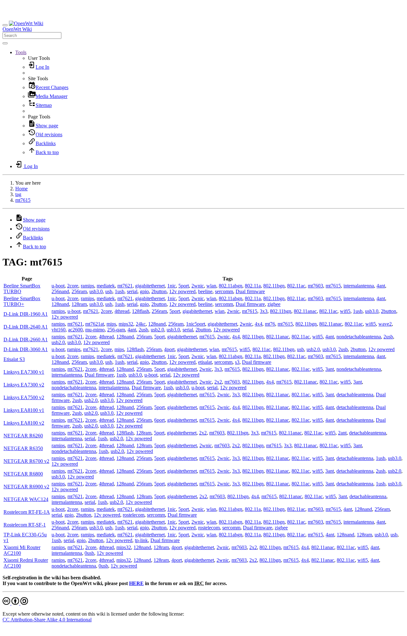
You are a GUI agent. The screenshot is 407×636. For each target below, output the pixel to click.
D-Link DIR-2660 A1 (25, 339)
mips (111, 324)
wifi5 (345, 311)
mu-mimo (95, 329)
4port (169, 349)
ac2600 (75, 329)
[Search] (5, 43)
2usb (143, 329)
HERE (136, 583)
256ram (79, 291)
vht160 (59, 329)
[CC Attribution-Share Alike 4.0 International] (15, 603)
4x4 (258, 324)
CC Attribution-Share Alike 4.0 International (47, 619)
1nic (171, 285)
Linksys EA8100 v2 (23, 423)
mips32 (126, 324)
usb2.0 (157, 329)
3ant (329, 369)
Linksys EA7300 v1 (23, 372)
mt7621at (94, 324)
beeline (205, 291)
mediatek (106, 285)
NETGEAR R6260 (23, 435)
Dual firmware (250, 291)
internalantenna (358, 285)
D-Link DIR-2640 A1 (25, 326)
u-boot (58, 285)
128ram (79, 304)
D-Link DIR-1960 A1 (25, 314)
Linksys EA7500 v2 (23, 397)
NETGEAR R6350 (23, 448)
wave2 (385, 324)
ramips (87, 285)
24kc (141, 324)
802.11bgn (274, 285)
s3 (237, 362)
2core (72, 285)
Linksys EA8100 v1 (23, 410)
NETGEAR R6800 (23, 474)
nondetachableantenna (358, 336)
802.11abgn (230, 285)
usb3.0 (96, 291)
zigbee (273, 304)
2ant (342, 432)
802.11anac (305, 311)
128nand (60, 304)
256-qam (116, 329)
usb (108, 291)
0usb (89, 553)
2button (159, 291)
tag (18, 194)
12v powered (182, 291)
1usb (119, 291)
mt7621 (125, 285)
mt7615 (23, 200)
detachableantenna (354, 394)
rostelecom (133, 515)
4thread (121, 311)
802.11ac (296, 285)
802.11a (253, 285)
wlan (211, 285)
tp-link (141, 540)
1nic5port (195, 324)
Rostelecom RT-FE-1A (26, 512)
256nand (60, 291)
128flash (140, 311)
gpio (144, 291)
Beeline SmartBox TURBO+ (21, 301)
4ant (380, 285)
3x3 (263, 311)
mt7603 (315, 285)
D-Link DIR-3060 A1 (25, 349)
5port (183, 285)
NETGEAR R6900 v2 (26, 486)
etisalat (205, 362)
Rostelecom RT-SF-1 (24, 524)
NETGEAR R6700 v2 (26, 461)
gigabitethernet (150, 285)
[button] (20, 52)
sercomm (224, 291)
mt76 (270, 324)
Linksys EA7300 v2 (23, 384)
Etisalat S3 (14, 359)
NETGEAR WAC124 (25, 499)
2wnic (197, 285)
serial (132, 291)
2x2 (218, 382)
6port (159, 420)
